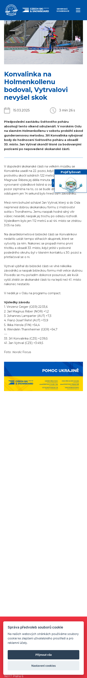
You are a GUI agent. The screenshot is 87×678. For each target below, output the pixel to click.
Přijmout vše (43, 654)
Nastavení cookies (43, 665)
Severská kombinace (63, 10)
